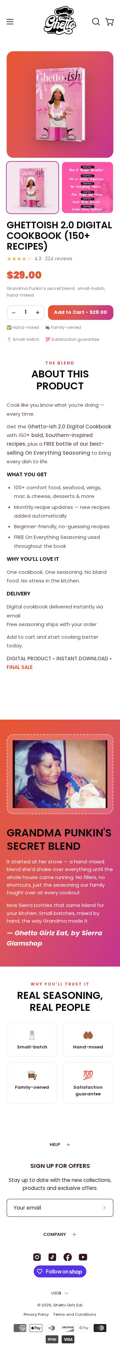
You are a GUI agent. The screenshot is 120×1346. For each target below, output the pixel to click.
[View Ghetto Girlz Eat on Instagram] (37, 1257)
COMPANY (54, 1234)
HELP (55, 1144)
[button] (95, 21)
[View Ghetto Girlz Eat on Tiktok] (52, 1257)
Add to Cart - (80, 312)
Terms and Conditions (74, 1314)
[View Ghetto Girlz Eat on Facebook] (68, 1257)
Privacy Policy (36, 1314)
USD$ (56, 1293)
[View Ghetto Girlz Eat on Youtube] (83, 1257)
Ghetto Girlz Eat (67, 1305)
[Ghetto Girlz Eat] (60, 21)
